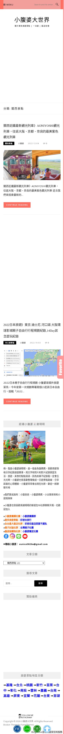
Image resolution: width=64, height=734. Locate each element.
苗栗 (49, 685)
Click (60, 367)
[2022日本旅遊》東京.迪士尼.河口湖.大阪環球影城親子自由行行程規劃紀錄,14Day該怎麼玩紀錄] (32, 362)
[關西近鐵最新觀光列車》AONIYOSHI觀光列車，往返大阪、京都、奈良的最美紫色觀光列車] (32, 164)
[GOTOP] (47, 729)
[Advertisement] (32, 69)
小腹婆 (21, 143)
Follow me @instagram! (26, 716)
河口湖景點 (10, 343)
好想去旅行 (25, 519)
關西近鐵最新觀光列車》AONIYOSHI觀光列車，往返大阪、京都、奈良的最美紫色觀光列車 (31, 131)
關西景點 (9, 143)
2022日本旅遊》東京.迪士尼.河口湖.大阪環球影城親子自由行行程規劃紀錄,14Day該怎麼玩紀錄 (31, 330)
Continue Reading (17, 205)
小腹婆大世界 (32, 20)
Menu (9, 4)
